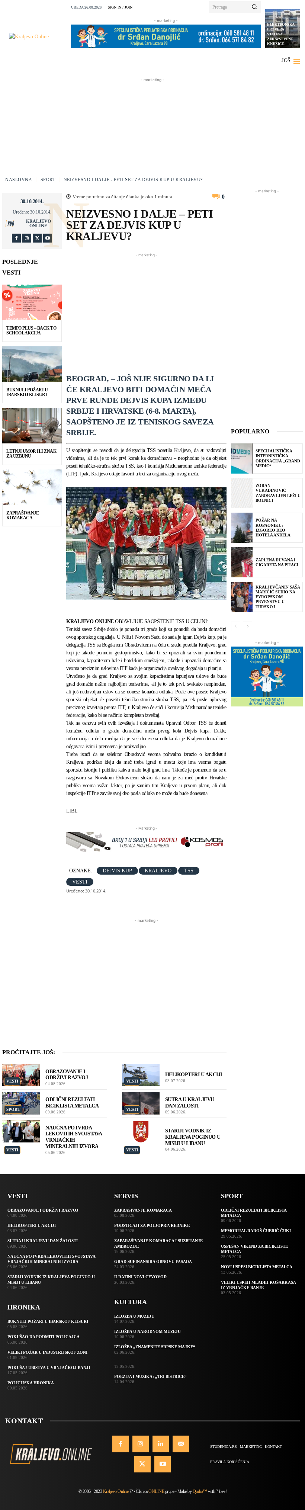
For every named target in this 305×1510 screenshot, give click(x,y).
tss (188, 870)
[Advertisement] (152, 130)
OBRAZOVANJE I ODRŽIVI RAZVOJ (42, 1210)
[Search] (254, 7)
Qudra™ (200, 1491)
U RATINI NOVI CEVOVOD (140, 1277)
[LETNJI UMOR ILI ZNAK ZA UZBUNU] (32, 425)
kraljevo (158, 870)
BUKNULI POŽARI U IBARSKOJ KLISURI (27, 392)
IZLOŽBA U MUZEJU (134, 1316)
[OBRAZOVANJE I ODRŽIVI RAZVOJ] (21, 1075)
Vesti (12, 1081)
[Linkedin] (160, 1444)
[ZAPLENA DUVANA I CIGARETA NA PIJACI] (242, 562)
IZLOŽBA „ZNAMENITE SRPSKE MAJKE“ (154, 1346)
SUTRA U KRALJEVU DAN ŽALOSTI (189, 1103)
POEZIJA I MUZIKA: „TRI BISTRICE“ (150, 1376)
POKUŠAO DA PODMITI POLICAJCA (43, 1336)
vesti (79, 882)
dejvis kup (117, 870)
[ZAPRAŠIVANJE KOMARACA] (32, 487)
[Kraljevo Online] (38, 37)
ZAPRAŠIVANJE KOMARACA (22, 515)
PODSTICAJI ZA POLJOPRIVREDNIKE (152, 1225)
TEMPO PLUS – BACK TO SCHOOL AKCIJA (31, 331)
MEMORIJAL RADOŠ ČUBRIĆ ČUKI (256, 1230)
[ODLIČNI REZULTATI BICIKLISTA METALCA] (21, 1103)
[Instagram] (26, 238)
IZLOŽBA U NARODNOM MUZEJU (147, 1331)
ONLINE (156, 1491)
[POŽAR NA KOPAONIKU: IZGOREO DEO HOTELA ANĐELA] (242, 528)
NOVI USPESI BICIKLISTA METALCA (256, 1266)
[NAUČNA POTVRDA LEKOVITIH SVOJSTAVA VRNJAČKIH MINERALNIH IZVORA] (21, 1131)
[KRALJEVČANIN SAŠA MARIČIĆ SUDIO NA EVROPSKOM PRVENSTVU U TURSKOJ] (242, 597)
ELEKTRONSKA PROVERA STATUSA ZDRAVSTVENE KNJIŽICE (281, 34)
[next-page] (247, 626)
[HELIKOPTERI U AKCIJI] (141, 1075)
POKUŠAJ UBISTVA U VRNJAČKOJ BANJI (48, 1367)
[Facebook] (16, 238)
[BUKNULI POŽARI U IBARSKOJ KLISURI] (32, 364)
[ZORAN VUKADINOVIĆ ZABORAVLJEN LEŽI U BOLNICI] (242, 493)
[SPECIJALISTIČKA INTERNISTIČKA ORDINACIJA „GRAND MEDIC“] (242, 458)
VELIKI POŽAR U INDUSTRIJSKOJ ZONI (47, 1352)
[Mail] (181, 1444)
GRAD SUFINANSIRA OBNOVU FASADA (153, 1261)
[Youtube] (47, 238)
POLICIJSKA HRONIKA (30, 1383)
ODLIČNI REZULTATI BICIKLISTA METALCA (72, 1103)
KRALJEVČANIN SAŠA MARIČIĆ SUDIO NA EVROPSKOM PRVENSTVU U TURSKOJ (278, 597)
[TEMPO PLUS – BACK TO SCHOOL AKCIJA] (32, 302)
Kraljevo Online (38, 223)
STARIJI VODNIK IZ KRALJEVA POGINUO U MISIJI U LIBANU (193, 1137)
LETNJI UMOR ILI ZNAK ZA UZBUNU (31, 454)
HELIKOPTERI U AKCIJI (193, 1074)
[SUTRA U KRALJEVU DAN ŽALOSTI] (141, 1103)
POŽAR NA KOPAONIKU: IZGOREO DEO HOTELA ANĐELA (273, 527)
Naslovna (18, 179)
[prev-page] (235, 626)
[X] (37, 238)
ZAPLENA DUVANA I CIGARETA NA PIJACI (277, 562)
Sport (48, 179)
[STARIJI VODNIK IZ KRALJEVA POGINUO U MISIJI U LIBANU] (141, 1131)
